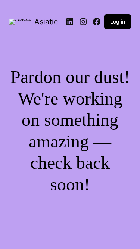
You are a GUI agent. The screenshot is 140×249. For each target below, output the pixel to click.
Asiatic (46, 21)
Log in (117, 21)
